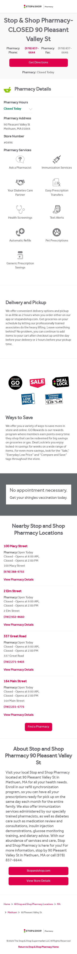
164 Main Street (15, 681)
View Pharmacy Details (19, 579)
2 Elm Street (12, 591)
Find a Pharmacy (38, 726)
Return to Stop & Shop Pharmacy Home (38, 947)
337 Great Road (15, 636)
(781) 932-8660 (14, 617)
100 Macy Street (15, 546)
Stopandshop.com (38, 871)
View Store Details (38, 881)
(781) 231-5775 (14, 707)
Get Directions (38, 62)
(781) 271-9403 (14, 662)
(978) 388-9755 (14, 572)
